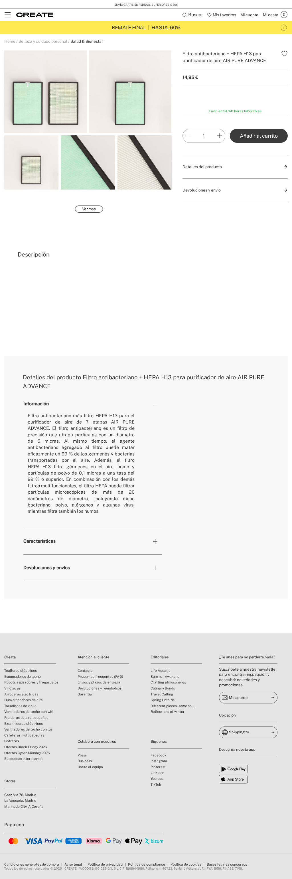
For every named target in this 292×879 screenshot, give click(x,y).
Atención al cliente (93, 657)
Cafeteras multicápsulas (24, 735)
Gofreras (11, 741)
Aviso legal (73, 864)
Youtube (157, 779)
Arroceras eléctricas (21, 694)
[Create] (35, 15)
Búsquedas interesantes (23, 759)
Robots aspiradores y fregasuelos (31, 682)
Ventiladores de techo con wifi (28, 712)
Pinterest (158, 767)
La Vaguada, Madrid (20, 801)
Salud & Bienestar (86, 41)
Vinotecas (12, 688)
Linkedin (157, 773)
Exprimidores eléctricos (23, 724)
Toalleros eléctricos (20, 671)
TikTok (156, 785)
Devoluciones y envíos (46, 567)
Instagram (159, 761)
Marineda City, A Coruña (23, 807)
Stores (10, 781)
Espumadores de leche (22, 677)
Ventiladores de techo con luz (28, 729)
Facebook (159, 755)
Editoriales (160, 657)
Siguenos (159, 741)
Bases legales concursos (227, 864)
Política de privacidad (105, 864)
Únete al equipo (90, 767)
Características (39, 541)
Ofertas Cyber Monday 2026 (27, 753)
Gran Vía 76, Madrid (20, 795)
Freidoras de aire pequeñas (26, 718)
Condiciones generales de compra (31, 864)
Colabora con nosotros (97, 741)
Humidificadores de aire (23, 700)
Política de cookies (186, 864)
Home (9, 41)
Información (36, 403)
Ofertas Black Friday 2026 (25, 747)
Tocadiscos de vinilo (20, 706)
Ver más (89, 209)
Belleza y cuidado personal (43, 41)
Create (10, 657)
